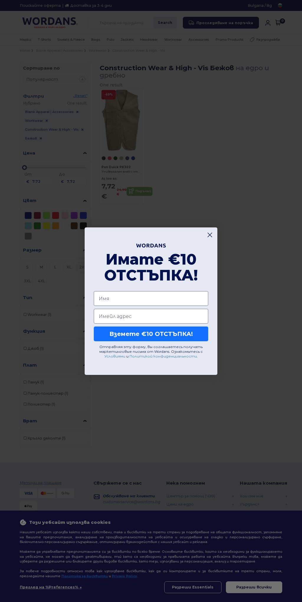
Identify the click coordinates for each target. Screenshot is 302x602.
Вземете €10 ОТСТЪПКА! (151, 333)
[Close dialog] (210, 235)
